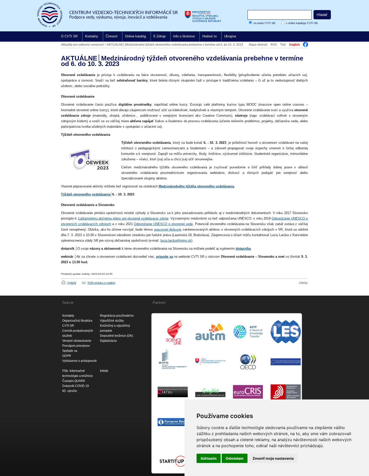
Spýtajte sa (69, 351)
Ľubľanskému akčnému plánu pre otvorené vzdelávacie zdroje (123, 218)
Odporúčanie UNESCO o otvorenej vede (163, 224)
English (294, 44)
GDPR (66, 356)
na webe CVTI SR (264, 23)
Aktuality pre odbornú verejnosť (82, 44)
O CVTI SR (69, 36)
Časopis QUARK (73, 381)
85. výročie (69, 391)
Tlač (283, 44)
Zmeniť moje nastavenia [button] (273, 458)
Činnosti (111, 36)
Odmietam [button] (234, 458)
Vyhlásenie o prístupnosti (79, 361)
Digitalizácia (108, 341)
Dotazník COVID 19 (75, 386)
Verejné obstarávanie (76, 341)
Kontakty (91, 36)
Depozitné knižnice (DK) (116, 335)
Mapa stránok (258, 44)
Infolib (104, 371)
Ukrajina (230, 36)
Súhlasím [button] (209, 458)
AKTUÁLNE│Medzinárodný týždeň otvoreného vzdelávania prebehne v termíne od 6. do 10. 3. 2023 (175, 44)
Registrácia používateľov (117, 315)
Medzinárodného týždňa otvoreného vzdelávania (196, 186)
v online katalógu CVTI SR (302, 23)
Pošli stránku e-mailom (101, 282)
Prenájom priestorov (76, 346)
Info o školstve (184, 36)
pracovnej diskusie (167, 229)
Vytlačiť (71, 282)
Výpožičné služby (112, 320)
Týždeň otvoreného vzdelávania (85, 194)
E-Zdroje (159, 36)
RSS (274, 44)
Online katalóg (135, 36)
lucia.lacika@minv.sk (175, 240)
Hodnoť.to (209, 36)
